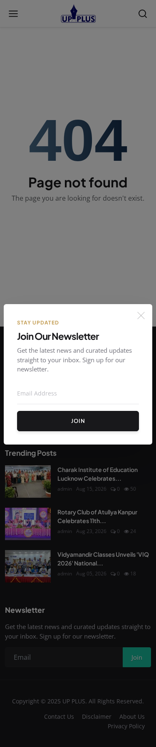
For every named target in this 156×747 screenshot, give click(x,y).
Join (78, 421)
